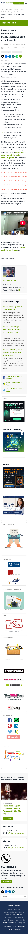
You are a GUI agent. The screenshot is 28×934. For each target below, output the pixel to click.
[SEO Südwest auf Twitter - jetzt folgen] (11, 732)
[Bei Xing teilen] (13, 56)
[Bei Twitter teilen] (2, 56)
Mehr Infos (19, 915)
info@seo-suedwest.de (16, 833)
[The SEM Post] (14, 697)
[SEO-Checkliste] (14, 411)
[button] (26, 3)
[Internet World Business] (14, 679)
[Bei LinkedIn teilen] (9, 56)
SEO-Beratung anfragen (18, 3)
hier (19, 290)
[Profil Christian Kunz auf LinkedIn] (17, 726)
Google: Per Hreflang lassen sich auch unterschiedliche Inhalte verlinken (12, 352)
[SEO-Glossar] (14, 755)
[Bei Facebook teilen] (6, 56)
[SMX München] (14, 564)
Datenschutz (7, 926)
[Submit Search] (25, 896)
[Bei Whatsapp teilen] (16, 56)
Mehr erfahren (7, 881)
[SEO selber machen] (14, 650)
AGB (14, 926)
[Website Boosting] (14, 671)
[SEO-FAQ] (14, 624)
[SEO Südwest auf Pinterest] (11, 726)
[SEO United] (14, 685)
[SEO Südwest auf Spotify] (17, 720)
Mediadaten (17, 929)
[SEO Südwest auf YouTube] (14, 737)
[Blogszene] (14, 601)
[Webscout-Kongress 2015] (14, 572)
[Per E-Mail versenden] (20, 56)
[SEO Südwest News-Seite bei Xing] (17, 732)
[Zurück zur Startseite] (7, 3)
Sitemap (9, 929)
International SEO (17, 52)
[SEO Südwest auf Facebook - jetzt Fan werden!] (11, 720)
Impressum (21, 926)
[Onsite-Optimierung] (14, 537)
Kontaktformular (8, 923)
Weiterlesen (7, 818)
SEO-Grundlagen (6, 52)
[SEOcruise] (14, 581)
